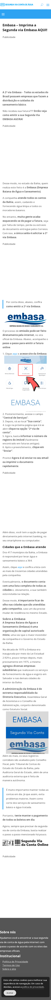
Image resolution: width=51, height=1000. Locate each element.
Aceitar (10, 992)
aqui (14, 353)
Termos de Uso (11, 965)
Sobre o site (9, 969)
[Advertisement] (25, 64)
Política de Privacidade (15, 961)
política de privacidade (33, 986)
